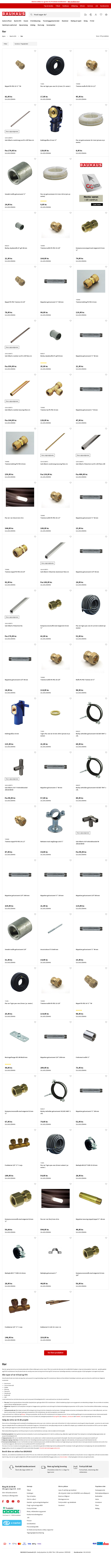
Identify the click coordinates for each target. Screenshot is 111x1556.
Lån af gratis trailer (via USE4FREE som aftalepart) (74, 1493)
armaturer (70, 1416)
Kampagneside (100, 1490)
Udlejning (74, 6)
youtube (13, 1501)
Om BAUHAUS (31, 1524)
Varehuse (65, 6)
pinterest (18, 1501)
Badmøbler (98, 1496)
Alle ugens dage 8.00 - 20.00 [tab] (11, 1487)
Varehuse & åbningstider (10, 1496)
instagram (7, 1501)
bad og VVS (56, 1416)
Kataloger (30, 1493)
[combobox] (54, 14)
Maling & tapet (76, 21)
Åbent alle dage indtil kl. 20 (24, 1470)
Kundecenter (104, 6)
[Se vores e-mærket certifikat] (12, 1523)
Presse (29, 1521)
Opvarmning (23, 25)
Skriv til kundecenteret (9, 1493)
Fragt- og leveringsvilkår (35, 1505)
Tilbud (58, 6)
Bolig (86, 21)
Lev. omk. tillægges (10, 99)
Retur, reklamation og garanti (36, 1511)
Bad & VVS (17, 21)
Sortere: (17, 44)
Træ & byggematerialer (51, 21)
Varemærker (51, 25)
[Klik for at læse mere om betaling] (26, 1543)
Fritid (92, 21)
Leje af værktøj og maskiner (67, 1490)
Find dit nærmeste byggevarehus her (50, 1448)
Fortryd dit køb (32, 1508)
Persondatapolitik (32, 1527)
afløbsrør (64, 1416)
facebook (3, 1501)
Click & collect (31, 1499)
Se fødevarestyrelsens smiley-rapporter (40, 1530)
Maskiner (65, 21)
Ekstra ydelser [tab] (63, 1486)
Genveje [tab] (29, 1486)
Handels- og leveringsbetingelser (38, 1502)
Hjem (3, 36)
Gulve (97, 1499)
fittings (23, 1414)
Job (96, 6)
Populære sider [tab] (100, 1486)
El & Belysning (35, 21)
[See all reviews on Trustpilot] (12, 1510)
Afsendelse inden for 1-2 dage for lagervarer (58, 1471)
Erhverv (82, 6)
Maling (97, 1508)
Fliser (97, 1505)
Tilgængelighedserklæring (35, 1533)
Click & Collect (64, 1457)
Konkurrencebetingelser (35, 1514)
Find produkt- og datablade (67, 1502)
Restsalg (41, 25)
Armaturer (98, 1502)
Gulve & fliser (7, 21)
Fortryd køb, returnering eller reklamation (88, 1471)
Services (90, 6)
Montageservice (63, 1499)
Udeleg (32, 25)
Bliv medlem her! (74, 2)
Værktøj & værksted (9, 25)
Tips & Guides (48, 6)
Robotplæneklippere (102, 1493)
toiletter (78, 1416)
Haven (26, 21)
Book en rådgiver (64, 1496)
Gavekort (61, 1505)
